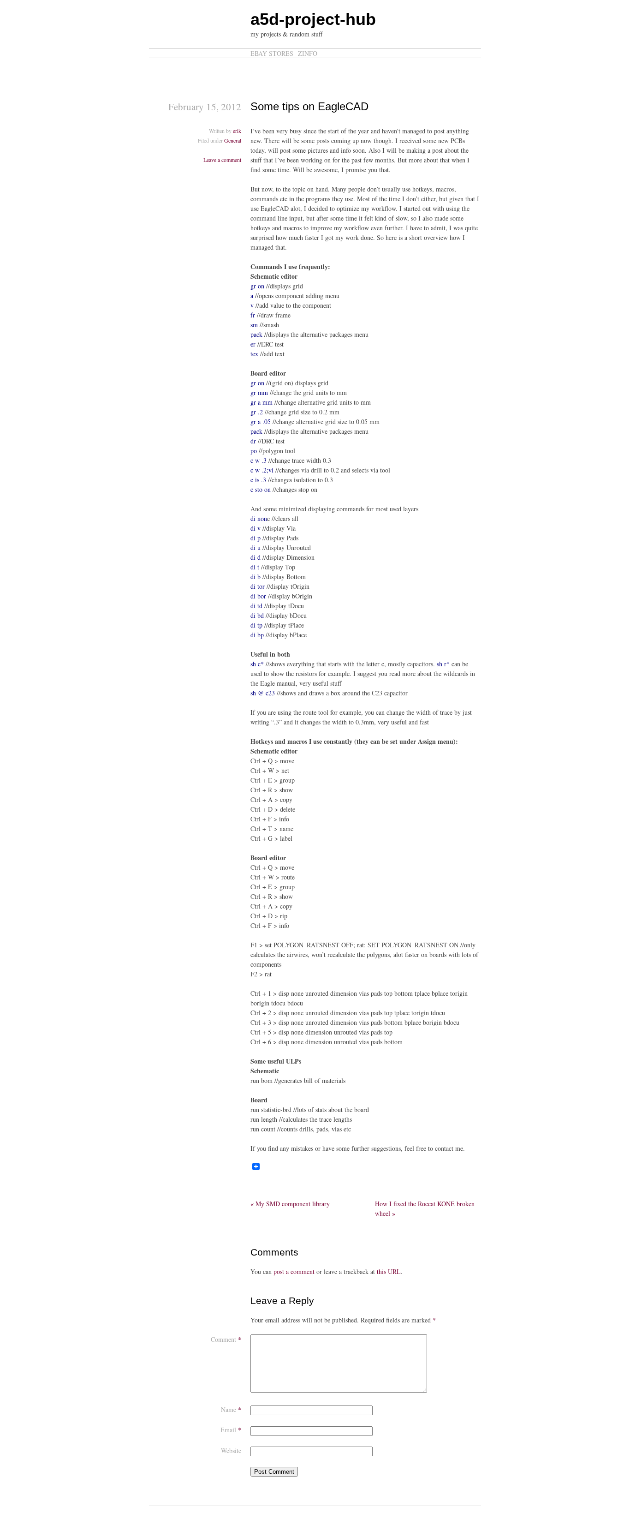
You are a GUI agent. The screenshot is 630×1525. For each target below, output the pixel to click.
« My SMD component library (290, 1203)
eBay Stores (271, 53)
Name (231, 1409)
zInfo (307, 53)
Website (231, 1450)
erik (237, 130)
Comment (226, 1339)
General (232, 140)
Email (230, 1429)
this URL (389, 1271)
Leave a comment (222, 159)
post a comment (294, 1271)
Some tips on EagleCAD (309, 106)
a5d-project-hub (313, 19)
